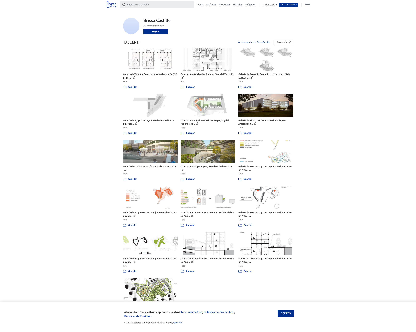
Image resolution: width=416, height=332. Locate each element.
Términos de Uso (191, 312)
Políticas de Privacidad (218, 312)
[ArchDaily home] (111, 4)
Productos (224, 4)
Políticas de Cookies (137, 316)
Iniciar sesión (269, 4)
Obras (200, 4)
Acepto (286, 313)
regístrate (177, 322)
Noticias (237, 4)
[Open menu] (307, 4)
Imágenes (250, 4)
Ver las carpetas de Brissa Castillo (254, 42)
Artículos (211, 4)
